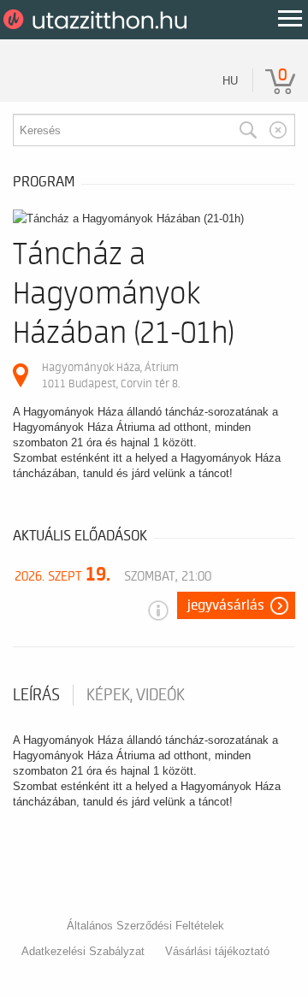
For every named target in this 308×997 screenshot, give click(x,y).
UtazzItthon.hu (98, 19)
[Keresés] (248, 130)
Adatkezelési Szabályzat (83, 951)
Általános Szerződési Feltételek (145, 925)
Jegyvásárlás (225, 605)
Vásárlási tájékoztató (217, 951)
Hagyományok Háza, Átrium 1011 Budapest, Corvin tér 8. (111, 375)
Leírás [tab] (36, 695)
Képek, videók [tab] (135, 695)
